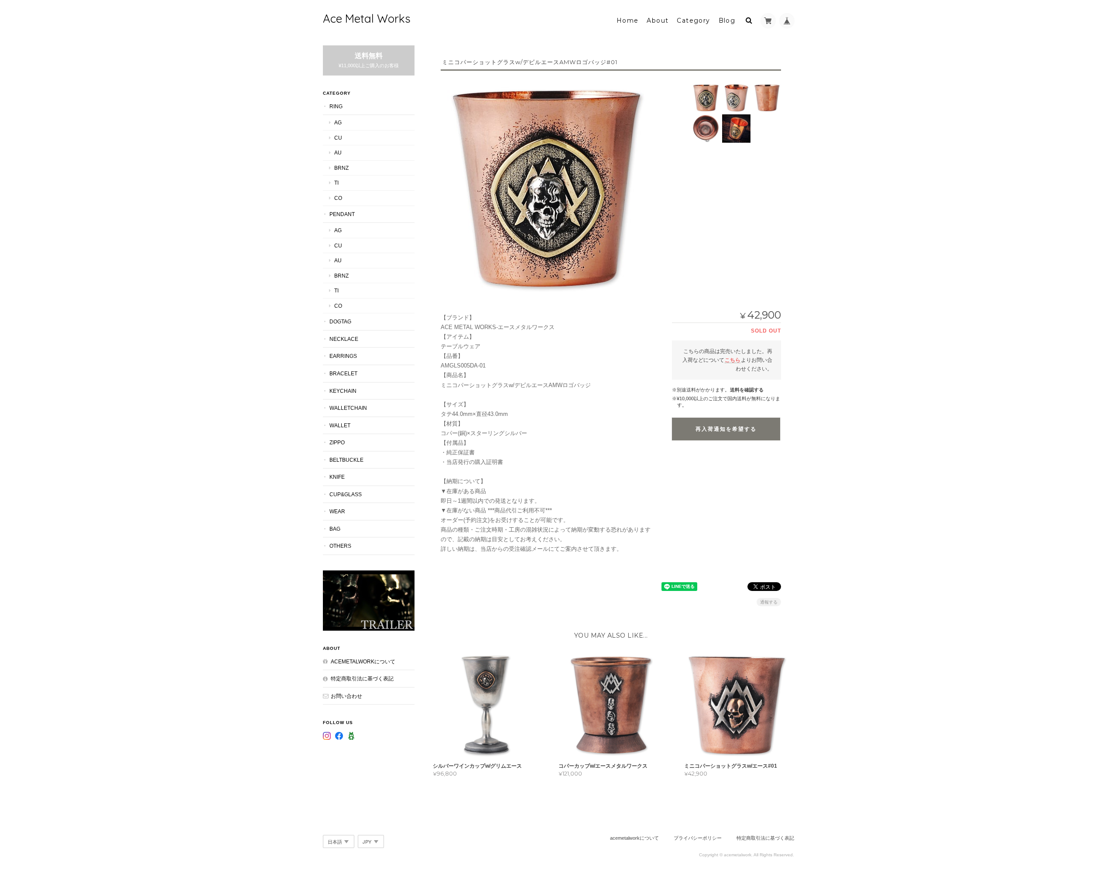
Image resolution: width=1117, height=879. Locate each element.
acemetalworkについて (363, 661)
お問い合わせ (346, 696)
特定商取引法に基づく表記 (362, 678)
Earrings (343, 356)
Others (340, 546)
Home (628, 20)
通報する (769, 602)
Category (693, 20)
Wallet (339, 425)
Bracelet (343, 373)
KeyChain (342, 391)
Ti (336, 182)
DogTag (340, 321)
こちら (732, 360)
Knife (337, 477)
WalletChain (348, 408)
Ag (338, 122)
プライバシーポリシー (698, 838)
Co (338, 198)
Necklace (343, 339)
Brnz (341, 168)
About (657, 20)
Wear (337, 511)
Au (338, 152)
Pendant (342, 214)
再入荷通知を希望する (726, 429)
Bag (334, 529)
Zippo (337, 442)
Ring (336, 106)
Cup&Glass (345, 494)
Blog (727, 20)
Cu (338, 138)
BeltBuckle (346, 460)
